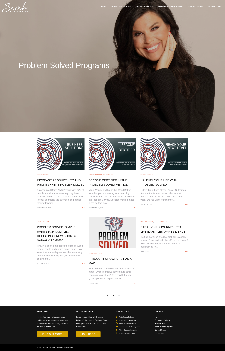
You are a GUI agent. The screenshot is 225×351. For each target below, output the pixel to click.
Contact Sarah (195, 7)
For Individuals (146, 175)
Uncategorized (43, 222)
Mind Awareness (146, 222)
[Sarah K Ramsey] (15, 6)
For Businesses (43, 175)
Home (104, 7)
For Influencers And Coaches (101, 175)
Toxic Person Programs (170, 7)
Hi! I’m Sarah (214, 7)
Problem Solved (144, 7)
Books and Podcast (121, 7)
